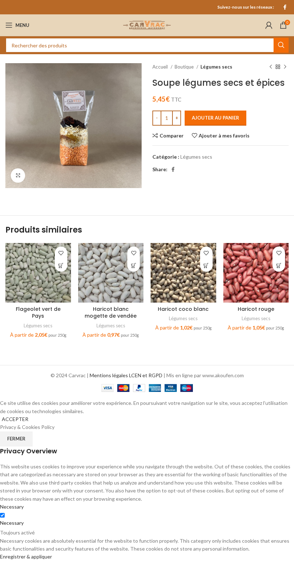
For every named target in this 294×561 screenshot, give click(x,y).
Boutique (185, 67)
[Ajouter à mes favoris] (61, 253)
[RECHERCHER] (281, 45)
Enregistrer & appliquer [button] (26, 556)
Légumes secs (216, 67)
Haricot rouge (256, 309)
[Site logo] (147, 25)
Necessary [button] (12, 507)
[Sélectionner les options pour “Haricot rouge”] (278, 265)
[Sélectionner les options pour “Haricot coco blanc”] (206, 265)
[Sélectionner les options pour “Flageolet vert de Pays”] (61, 265)
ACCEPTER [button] (15, 419)
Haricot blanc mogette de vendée (111, 312)
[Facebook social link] (285, 7)
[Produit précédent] (270, 67)
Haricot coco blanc (183, 309)
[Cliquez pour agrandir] (18, 175)
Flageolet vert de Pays (38, 312)
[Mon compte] (269, 25)
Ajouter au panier (215, 118)
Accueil (160, 67)
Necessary (12, 523)
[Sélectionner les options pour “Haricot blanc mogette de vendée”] (133, 265)
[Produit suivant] (285, 67)
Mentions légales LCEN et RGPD (126, 375)
